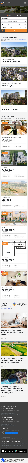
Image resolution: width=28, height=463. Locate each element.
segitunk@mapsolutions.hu (12, 430)
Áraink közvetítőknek (6, 424)
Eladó (9, 15)
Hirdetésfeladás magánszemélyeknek (10, 415)
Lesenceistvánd (6, 197)
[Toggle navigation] (25, 3)
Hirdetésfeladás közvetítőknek (8, 426)
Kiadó (19, 15)
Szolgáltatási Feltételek (20, 459)
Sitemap (10, 461)
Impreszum (13, 459)
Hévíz (3, 227)
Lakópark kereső (22, 39)
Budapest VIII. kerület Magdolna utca (11, 137)
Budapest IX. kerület (7, 107)
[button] (2, 460)
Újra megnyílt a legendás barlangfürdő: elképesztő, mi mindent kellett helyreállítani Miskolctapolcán (12, 390)
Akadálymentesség (4, 461)
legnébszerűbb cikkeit (5, 308)
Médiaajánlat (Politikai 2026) (17, 460)
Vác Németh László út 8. (8, 59)
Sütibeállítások (15, 461)
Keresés (16, 31)
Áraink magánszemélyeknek (8, 413)
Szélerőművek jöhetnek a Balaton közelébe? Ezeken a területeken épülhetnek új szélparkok (13, 360)
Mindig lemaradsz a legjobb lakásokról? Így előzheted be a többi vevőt (12, 332)
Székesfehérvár (6, 258)
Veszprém (4, 167)
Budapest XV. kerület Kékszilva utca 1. (11, 83)
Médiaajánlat (9, 460)
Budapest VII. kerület (7, 288)
